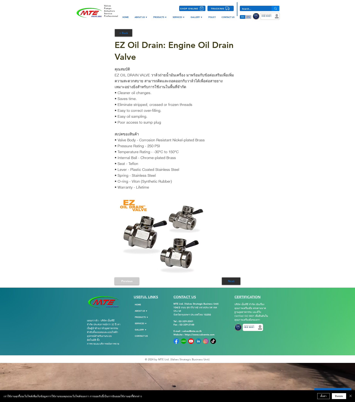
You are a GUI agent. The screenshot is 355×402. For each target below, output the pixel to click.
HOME (138, 304)
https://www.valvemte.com (199, 334)
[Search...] (275, 8)
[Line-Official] (183, 341)
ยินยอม (339, 396)
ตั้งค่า (323, 396)
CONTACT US (141, 336)
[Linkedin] (198, 341)
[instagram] (206, 341)
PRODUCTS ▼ (141, 317)
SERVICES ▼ (141, 323)
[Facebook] (176, 341)
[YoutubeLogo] (191, 341)
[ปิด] (350, 396)
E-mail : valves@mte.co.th (187, 330)
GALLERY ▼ (141, 329)
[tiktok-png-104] (213, 341)
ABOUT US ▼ (141, 311)
